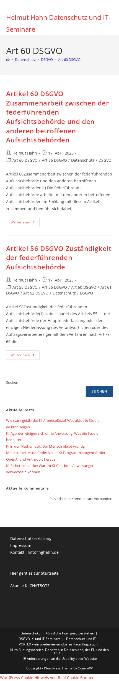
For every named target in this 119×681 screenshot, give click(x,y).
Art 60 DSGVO (69, 59)
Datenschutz (82, 160)
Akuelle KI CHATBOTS (30, 585)
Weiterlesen (25, 223)
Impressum (20, 545)
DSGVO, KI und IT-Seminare (40, 638)
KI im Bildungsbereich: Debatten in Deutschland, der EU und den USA (59, 651)
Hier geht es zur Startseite (34, 573)
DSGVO (105, 160)
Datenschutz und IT (81, 638)
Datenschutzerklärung (30, 538)
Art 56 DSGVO (54, 287)
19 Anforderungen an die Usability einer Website (59, 658)
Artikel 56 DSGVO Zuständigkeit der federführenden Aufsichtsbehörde (59, 257)
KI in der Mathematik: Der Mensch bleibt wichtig (45, 446)
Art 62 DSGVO (35, 293)
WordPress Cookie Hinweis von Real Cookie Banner (47, 677)
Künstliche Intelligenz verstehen (69, 633)
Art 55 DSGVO (25, 287)
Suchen (12, 382)
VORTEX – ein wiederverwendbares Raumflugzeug (57, 644)
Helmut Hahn (24, 153)
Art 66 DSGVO (54, 160)
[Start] (8, 59)
